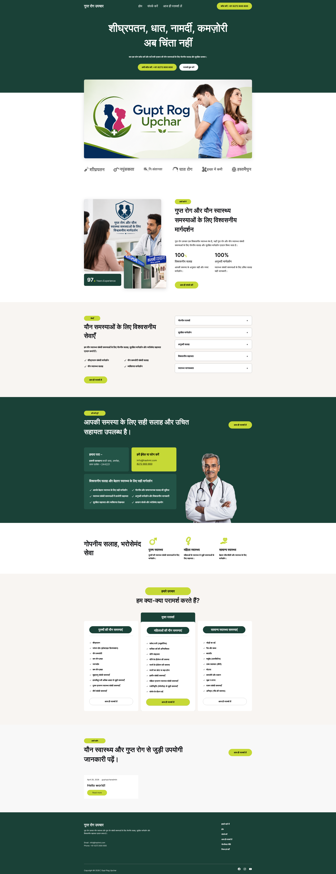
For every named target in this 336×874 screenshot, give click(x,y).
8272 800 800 (144, 464)
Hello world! (96, 785)
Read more (99, 793)
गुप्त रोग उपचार (94, 6)
